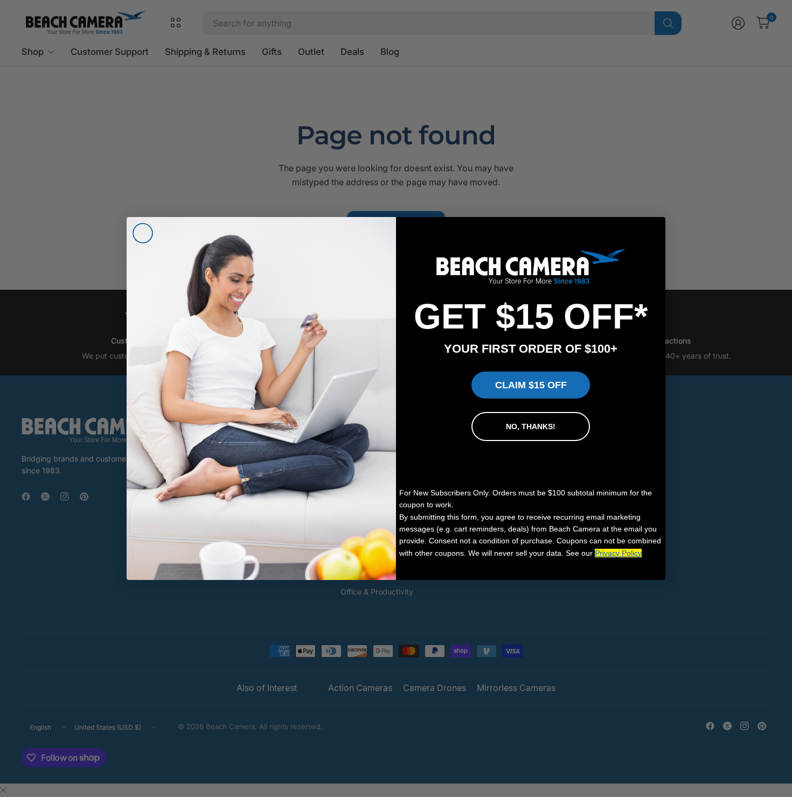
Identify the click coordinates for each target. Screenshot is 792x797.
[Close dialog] (142, 233)
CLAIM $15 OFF (531, 385)
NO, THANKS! (530, 426)
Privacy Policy (618, 553)
